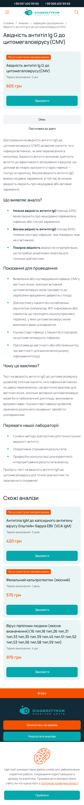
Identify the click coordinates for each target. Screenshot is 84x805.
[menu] (7, 12)
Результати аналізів (42, 736)
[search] (77, 12)
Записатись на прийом (42, 725)
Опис (42, 119)
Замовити (42, 101)
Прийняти (42, 795)
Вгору (42, 693)
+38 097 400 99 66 (26, 3)
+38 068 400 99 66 (57, 3)
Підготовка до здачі (42, 128)
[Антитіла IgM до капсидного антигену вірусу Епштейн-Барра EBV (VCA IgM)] (42, 535)
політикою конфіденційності (59, 783)
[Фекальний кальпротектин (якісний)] (42, 592)
